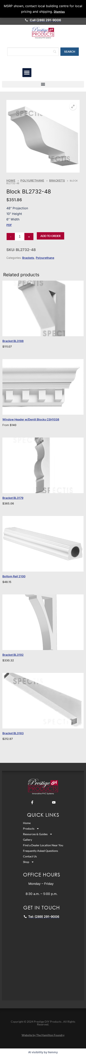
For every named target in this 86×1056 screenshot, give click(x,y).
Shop (26, 862)
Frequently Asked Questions (40, 850)
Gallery (27, 839)
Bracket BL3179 (12, 497)
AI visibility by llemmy (43, 1052)
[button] (26, 72)
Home (10, 180)
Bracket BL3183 (13, 733)
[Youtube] (54, 802)
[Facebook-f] (32, 802)
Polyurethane (32, 180)
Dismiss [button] (59, 11)
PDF (9, 225)
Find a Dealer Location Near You (43, 845)
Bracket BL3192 (13, 654)
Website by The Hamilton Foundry (43, 1035)
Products (28, 828)
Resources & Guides (35, 834)
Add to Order (50, 236)
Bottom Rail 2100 (13, 576)
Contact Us (30, 856)
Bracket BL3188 (13, 341)
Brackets (57, 180)
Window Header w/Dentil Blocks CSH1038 (30, 419)
